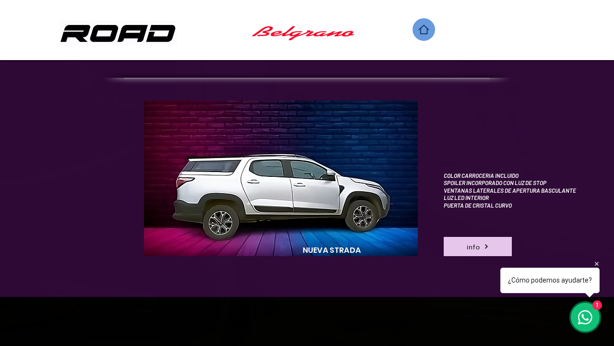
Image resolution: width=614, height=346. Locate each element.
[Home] (424, 29)
